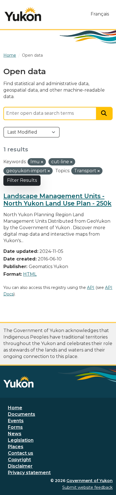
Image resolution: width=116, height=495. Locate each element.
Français (100, 14)
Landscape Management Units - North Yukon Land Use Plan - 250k (57, 199)
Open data (32, 55)
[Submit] (104, 113)
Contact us (20, 453)
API (90, 287)
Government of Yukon (89, 480)
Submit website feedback (87, 487)
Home (15, 407)
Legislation (21, 440)
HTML (30, 274)
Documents (21, 414)
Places (15, 446)
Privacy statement (29, 472)
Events (16, 420)
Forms (15, 427)
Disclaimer (20, 466)
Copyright (19, 459)
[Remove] (42, 162)
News (14, 433)
